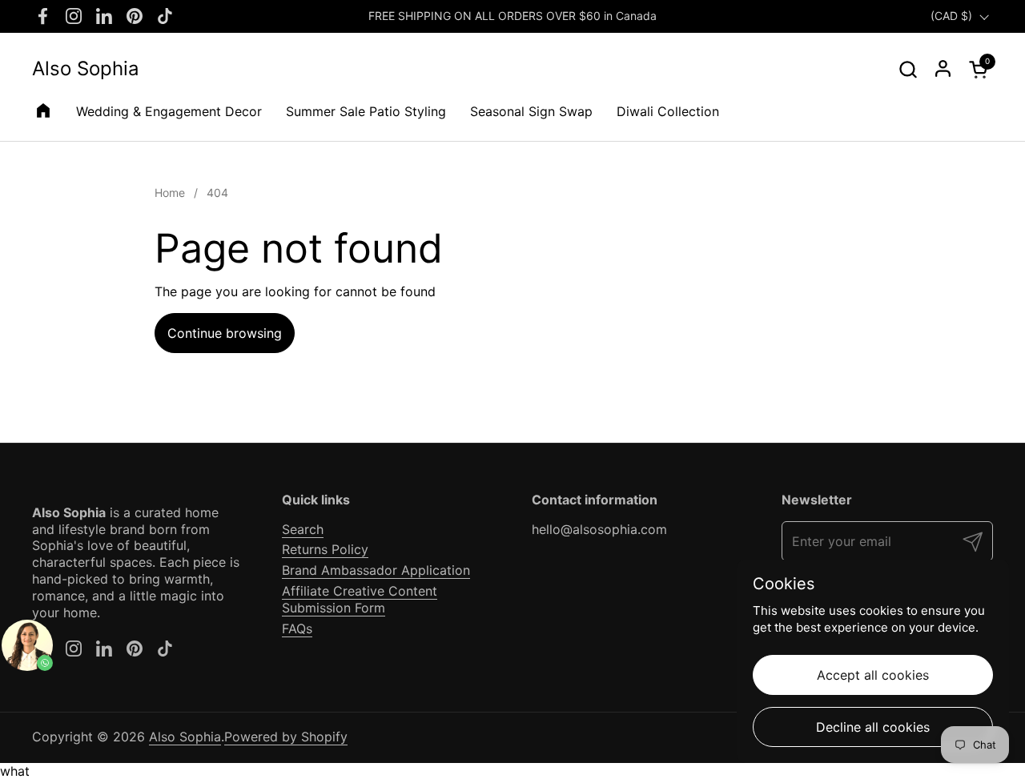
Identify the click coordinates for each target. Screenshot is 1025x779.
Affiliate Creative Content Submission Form (359, 599)
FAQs (297, 628)
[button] (908, 69)
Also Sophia (85, 68)
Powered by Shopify (286, 737)
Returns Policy (325, 549)
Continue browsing (224, 333)
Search (303, 529)
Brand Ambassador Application (376, 570)
